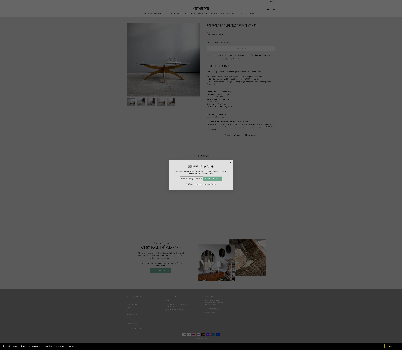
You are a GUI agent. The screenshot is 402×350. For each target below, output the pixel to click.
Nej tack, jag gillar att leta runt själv (201, 184)
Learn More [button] (71, 346)
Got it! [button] (391, 346)
